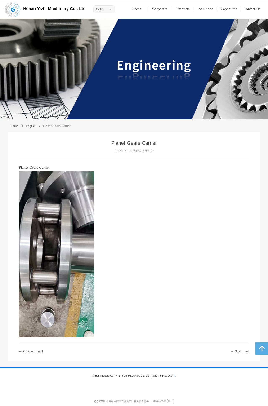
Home (14, 126)
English (100, 9)
